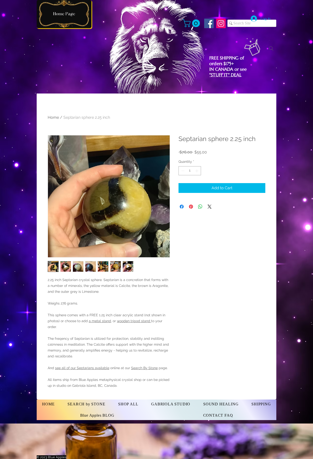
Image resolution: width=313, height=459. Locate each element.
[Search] (271, 48)
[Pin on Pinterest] (191, 207)
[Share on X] (209, 207)
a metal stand (100, 321)
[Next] (64, 14)
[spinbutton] (189, 170)
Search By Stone (144, 368)
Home (53, 117)
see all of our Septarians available (82, 368)
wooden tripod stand (134, 321)
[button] (192, 23)
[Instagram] (221, 23)
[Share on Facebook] (182, 207)
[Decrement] (182, 170)
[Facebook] (209, 23)
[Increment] (197, 170)
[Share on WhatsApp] (200, 207)
